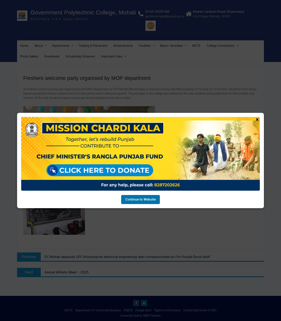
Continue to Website (140, 199)
